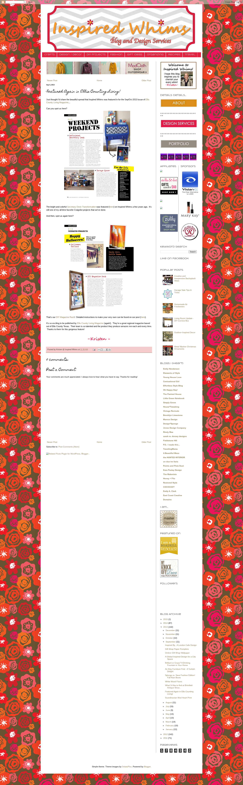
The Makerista (170, 474)
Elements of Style (171, 373)
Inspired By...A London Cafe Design (181, 645)
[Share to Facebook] (107, 349)
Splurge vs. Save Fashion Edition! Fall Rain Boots (180, 676)
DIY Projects (96, 55)
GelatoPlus (127, 766)
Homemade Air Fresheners (180, 305)
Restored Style (170, 483)
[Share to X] (104, 349)
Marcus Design (170, 419)
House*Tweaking (171, 407)
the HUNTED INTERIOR (174, 457)
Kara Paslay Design (172, 470)
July (168, 706)
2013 (165, 627)
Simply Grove (169, 402)
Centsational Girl (171, 381)
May (168, 714)
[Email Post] (94, 350)
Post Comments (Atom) (68, 447)
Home (99, 80)
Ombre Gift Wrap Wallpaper (177, 653)
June (168, 710)
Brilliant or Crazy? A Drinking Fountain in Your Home (177, 664)
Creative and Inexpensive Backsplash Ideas (185, 278)
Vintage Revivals (171, 411)
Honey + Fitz (169, 478)
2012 (165, 734)
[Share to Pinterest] (109, 349)
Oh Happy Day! (170, 390)
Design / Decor (70, 55)
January (169, 729)
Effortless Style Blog (173, 386)
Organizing (155, 55)
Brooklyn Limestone (173, 415)
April (168, 718)
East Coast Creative (172, 495)
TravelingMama (170, 449)
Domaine (167, 499)
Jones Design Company (174, 428)
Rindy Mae (168, 432)
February (170, 725)
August (169, 702)
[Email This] (99, 349)
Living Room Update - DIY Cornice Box (184, 319)
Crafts (49, 55)
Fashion (116, 55)
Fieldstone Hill (170, 440)
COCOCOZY (169, 487)
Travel (190, 55)
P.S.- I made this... (171, 445)
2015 (165, 619)
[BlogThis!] (101, 349)
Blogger (147, 766)
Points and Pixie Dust (173, 466)
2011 (165, 738)
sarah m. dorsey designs (175, 436)
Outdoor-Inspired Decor (184, 332)
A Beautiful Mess (171, 453)
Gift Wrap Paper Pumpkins (177, 649)
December (171, 630)
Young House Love (172, 377)
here (112, 207)
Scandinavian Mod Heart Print (178, 698)
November (171, 634)
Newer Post (52, 80)
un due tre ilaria (170, 461)
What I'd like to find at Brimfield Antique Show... (179, 686)
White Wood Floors (173, 681)
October (169, 638)
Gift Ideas (134, 55)
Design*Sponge (170, 424)
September (171, 642)
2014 (165, 623)
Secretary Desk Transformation (81, 207)
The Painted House (172, 394)
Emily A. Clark (169, 491)
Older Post (146, 80)
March (169, 722)
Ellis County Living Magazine (90, 323)
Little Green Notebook (173, 398)
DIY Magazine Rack (65, 317)
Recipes (174, 55)
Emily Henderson (171, 369)
